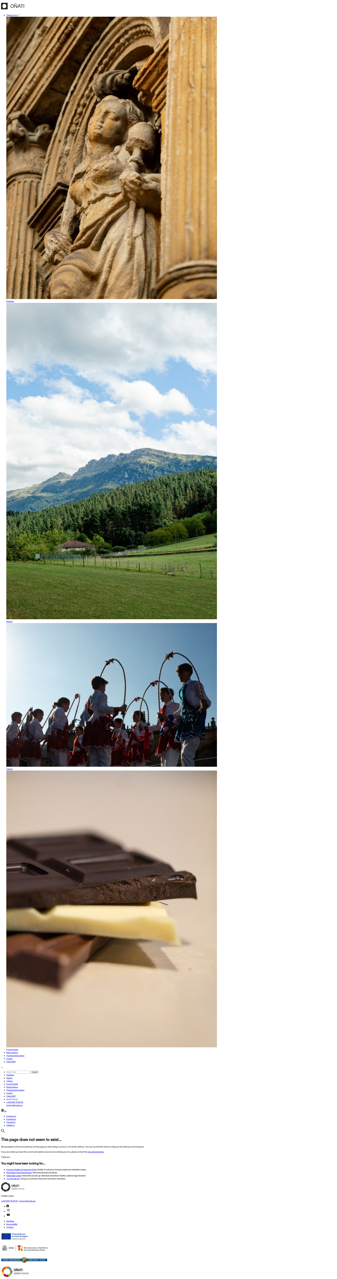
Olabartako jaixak (13, 1175)
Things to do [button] (12, 15)
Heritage (10, 1075)
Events (9, 1058)
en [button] (5, 1111)
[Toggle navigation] (2, 1067)
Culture (9, 1081)
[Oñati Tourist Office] (12, 8)
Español (11, 1119)
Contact (9, 1227)
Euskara (11, 1116)
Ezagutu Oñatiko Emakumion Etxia (21, 1169)
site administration (96, 1151)
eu (7, 1099)
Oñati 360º (11, 1061)
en (14, 1099)
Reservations (12, 1052)
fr (12, 1099)
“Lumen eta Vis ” (13, 1178)
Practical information (15, 1055)
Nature (9, 1078)
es (10, 1099)
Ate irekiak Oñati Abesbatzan (19, 1172)
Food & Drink (12, 1084)
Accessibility (11, 1224)
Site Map (10, 1221)
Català (10, 1125)
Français (11, 1122)
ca (17, 1099)
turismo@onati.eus (14, 1105)
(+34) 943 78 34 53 (14, 1102)
